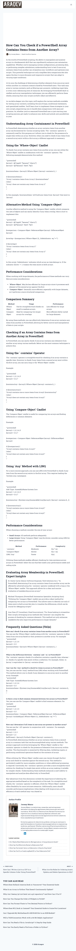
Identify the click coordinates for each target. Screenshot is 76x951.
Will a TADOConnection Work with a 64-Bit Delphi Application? (28, 918)
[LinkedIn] (25, 833)
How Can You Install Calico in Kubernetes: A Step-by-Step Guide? (31, 848)
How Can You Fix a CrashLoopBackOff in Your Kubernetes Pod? (30, 851)
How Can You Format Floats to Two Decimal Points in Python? (27, 903)
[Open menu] (71, 4)
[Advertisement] (38, 26)
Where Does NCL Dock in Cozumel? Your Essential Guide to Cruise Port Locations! (34, 908)
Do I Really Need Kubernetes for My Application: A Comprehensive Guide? (34, 842)
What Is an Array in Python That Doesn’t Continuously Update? (28, 889)
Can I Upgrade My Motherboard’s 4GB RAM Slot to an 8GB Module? (29, 913)
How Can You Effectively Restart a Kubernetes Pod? (26, 845)
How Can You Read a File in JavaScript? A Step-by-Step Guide (27, 922)
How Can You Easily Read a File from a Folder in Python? (25, 927)
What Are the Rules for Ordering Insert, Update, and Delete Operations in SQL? (57, 869)
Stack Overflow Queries (29, 54)
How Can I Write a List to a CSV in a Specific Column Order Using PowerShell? (19, 869)
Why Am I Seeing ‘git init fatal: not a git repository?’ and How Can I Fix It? (32, 894)
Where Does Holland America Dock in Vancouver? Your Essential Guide (31, 885)
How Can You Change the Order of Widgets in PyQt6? (24, 899)
